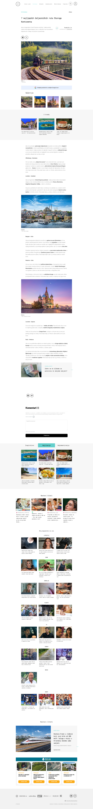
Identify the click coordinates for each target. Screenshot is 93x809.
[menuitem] (75, 3)
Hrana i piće (27, 4)
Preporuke (65, 4)
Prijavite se (46, 435)
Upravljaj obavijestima (71, 800)
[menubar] (75, 3)
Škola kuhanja (57, 4)
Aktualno (41, 4)
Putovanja (35, 4)
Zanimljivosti (49, 4)
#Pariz (70, 12)
